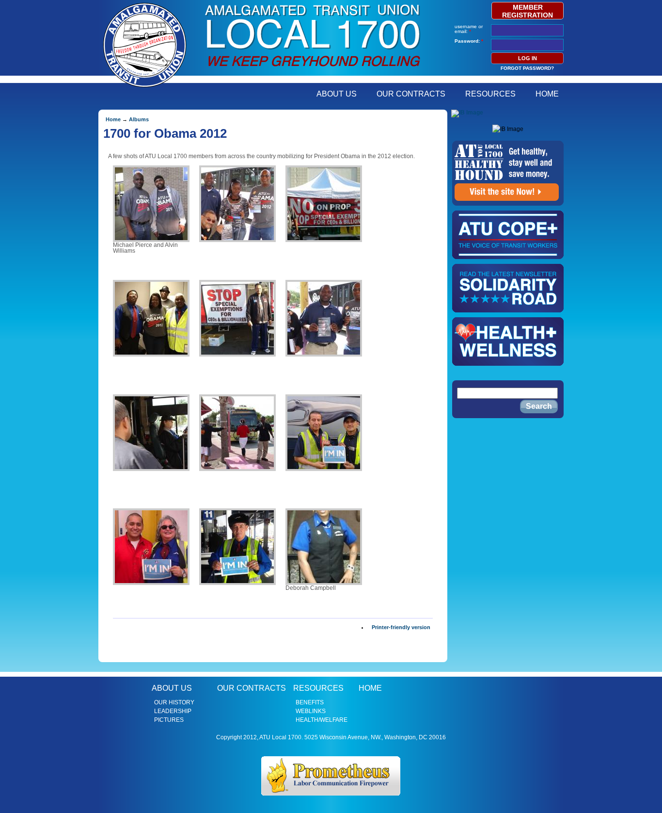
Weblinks (311, 711)
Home (547, 94)
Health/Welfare (321, 719)
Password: (469, 41)
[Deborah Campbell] (323, 546)
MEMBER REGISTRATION (527, 11)
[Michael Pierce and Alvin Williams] (151, 203)
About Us (336, 94)
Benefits (310, 702)
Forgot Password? (527, 68)
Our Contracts (411, 94)
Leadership (172, 711)
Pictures (169, 719)
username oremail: (469, 29)
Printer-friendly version (401, 627)
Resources (490, 94)
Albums (139, 119)
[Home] (313, 70)
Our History (174, 702)
